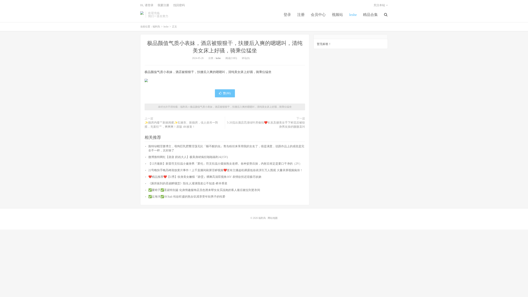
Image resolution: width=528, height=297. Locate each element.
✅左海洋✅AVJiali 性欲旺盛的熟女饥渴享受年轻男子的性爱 (186, 196)
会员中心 (318, 15)
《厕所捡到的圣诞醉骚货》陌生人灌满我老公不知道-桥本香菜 (187, 183)
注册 (301, 15)
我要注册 (163, 5)
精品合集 (370, 15)
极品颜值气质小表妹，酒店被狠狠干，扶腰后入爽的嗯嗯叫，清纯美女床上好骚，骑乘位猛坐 (241, 106)
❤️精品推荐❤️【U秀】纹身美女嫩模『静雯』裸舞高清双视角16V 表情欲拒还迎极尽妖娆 (204, 176)
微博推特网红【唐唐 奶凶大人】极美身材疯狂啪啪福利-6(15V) (188, 157)
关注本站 (380, 5)
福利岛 (142, 14)
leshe (353, 15)
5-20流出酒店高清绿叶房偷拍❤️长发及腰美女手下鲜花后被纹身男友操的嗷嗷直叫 (266, 124)
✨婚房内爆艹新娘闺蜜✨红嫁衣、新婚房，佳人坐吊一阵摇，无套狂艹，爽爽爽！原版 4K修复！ (181, 124)
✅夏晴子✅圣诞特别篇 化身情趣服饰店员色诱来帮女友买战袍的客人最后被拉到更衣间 (204, 190)
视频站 (337, 15)
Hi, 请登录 (146, 5)
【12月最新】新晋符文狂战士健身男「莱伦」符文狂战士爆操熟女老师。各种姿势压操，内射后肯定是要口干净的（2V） (225, 163)
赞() (227, 93)
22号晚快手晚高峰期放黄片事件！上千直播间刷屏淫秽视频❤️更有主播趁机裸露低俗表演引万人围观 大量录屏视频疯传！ (225, 170)
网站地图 (273, 218)
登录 (287, 15)
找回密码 (179, 5)
